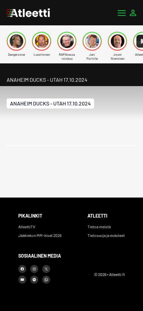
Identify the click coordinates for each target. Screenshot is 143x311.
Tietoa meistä (99, 226)
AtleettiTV (26, 226)
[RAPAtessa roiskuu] (66, 41)
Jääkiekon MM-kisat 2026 (40, 235)
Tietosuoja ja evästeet (106, 235)
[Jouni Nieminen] (117, 41)
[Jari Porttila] (92, 41)
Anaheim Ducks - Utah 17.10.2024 (50, 103)
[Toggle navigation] (122, 12)
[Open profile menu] (133, 12)
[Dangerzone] (16, 41)
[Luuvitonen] (41, 41)
